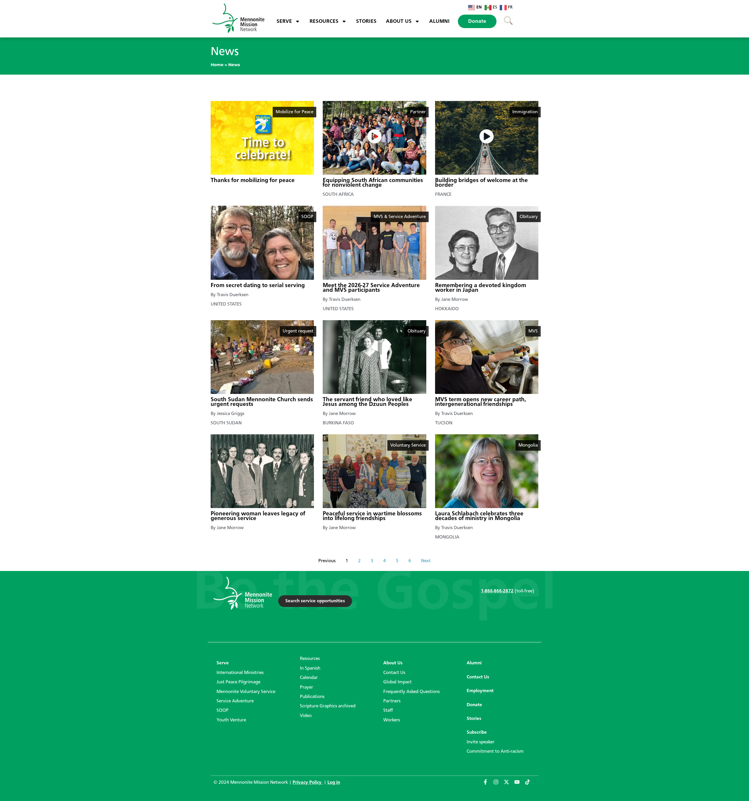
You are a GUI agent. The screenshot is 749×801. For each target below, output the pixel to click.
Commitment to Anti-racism (495, 751)
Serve (284, 21)
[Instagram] (498, 784)
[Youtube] (519, 784)
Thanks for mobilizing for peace (253, 180)
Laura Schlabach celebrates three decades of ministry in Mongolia (479, 516)
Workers (391, 720)
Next (426, 561)
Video (306, 715)
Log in (333, 782)
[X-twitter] (509, 784)
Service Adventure (235, 701)
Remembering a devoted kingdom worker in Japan (480, 288)
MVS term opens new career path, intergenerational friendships (480, 402)
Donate (477, 21)
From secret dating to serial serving (258, 286)
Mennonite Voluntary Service (246, 691)
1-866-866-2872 (497, 591)
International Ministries (240, 672)
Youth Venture (231, 720)
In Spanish (310, 668)
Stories (366, 21)
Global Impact (397, 682)
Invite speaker (480, 742)
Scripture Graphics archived (327, 706)
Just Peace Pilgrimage (238, 682)
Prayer (306, 687)
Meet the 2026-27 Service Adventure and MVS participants (371, 288)
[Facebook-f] (488, 784)
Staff (388, 710)
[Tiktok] (530, 784)
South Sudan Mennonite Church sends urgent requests (262, 402)
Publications (312, 696)
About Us (399, 21)
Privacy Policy (308, 782)
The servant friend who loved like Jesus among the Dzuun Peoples (367, 402)
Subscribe (477, 732)
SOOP (223, 710)
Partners (392, 701)
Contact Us (394, 672)
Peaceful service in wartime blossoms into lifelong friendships (372, 516)
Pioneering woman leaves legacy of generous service (258, 516)
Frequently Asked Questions (411, 691)
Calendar (309, 677)
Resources (324, 21)
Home (217, 64)
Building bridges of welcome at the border (481, 183)
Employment (480, 691)
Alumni (439, 21)
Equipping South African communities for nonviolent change (373, 183)
